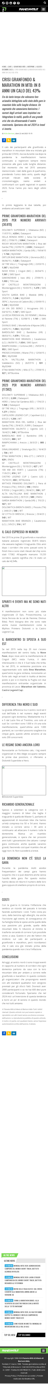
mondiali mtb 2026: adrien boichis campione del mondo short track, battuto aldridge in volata (22, 1268)
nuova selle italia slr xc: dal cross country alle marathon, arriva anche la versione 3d (23, 1291)
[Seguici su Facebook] (18, 3)
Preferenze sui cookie (26, 1376)
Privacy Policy (10, 1376)
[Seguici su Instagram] (7, 3)
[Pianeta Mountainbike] (4, 9)
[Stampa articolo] (13, 140)
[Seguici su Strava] (14, 3)
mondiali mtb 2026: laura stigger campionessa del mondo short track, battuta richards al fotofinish (23, 1280)
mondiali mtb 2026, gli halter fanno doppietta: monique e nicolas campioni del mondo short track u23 (23, 1315)
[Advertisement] (24, 38)
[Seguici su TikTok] (3, 3)
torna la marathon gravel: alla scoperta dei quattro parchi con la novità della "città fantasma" (22, 1303)
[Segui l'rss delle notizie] (8, 140)
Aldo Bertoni (9, 133)
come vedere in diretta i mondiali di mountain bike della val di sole (23, 1325)
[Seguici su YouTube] (10, 3)
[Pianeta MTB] (13, 1350)
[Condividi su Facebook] (4, 140)
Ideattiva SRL (29, 1378)
